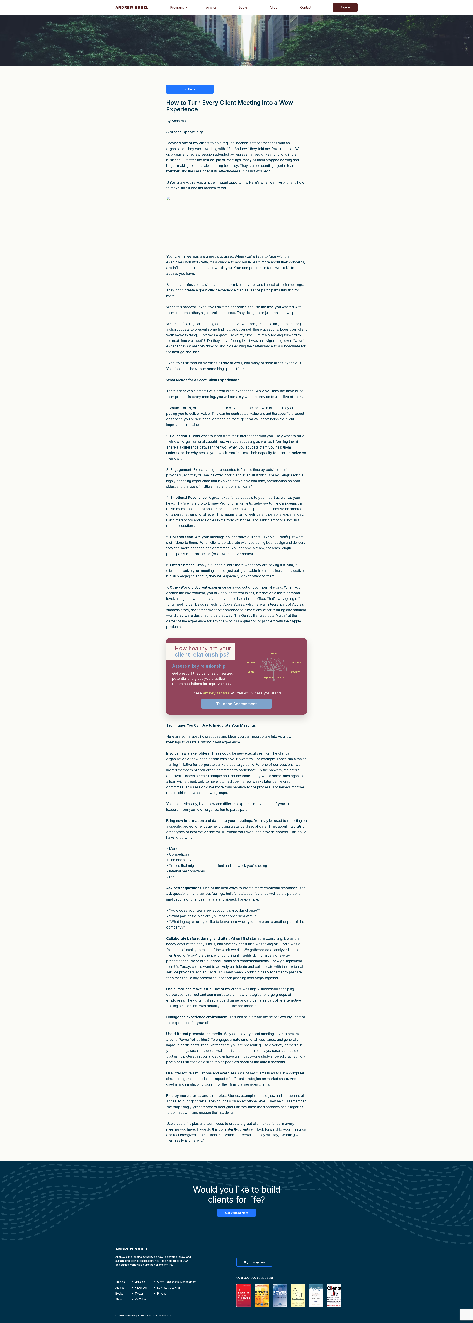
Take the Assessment (236, 703)
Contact (305, 7)
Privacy (161, 1293)
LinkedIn (140, 1281)
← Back (190, 89)
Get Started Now (236, 1213)
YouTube (140, 1299)
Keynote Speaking (168, 1287)
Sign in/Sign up (254, 1262)
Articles (211, 7)
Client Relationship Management (176, 1281)
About (274, 7)
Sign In (345, 7)
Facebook (141, 1287)
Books (243, 7)
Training (120, 1281)
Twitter (139, 1293)
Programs (177, 7)
